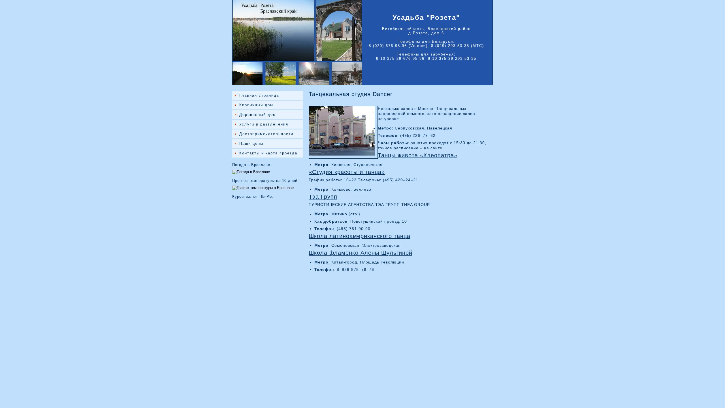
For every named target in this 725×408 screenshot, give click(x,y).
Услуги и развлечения (263, 124)
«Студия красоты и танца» (347, 172)
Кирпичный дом (256, 105)
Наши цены (251, 143)
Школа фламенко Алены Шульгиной (360, 253)
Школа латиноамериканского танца (359, 236)
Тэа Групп (323, 197)
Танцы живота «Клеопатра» (417, 155)
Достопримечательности (266, 134)
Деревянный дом (257, 114)
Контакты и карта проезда (268, 153)
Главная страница (259, 95)
